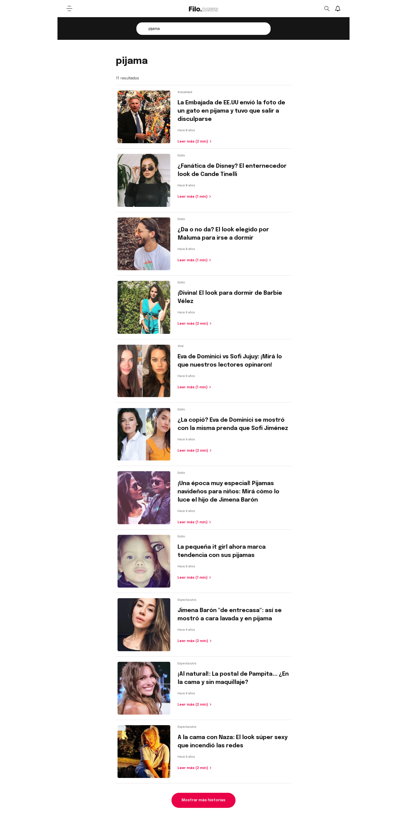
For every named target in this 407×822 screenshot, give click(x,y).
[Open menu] (69, 8)
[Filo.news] (203, 8)
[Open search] (326, 8)
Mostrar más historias (203, 800)
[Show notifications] (337, 8)
